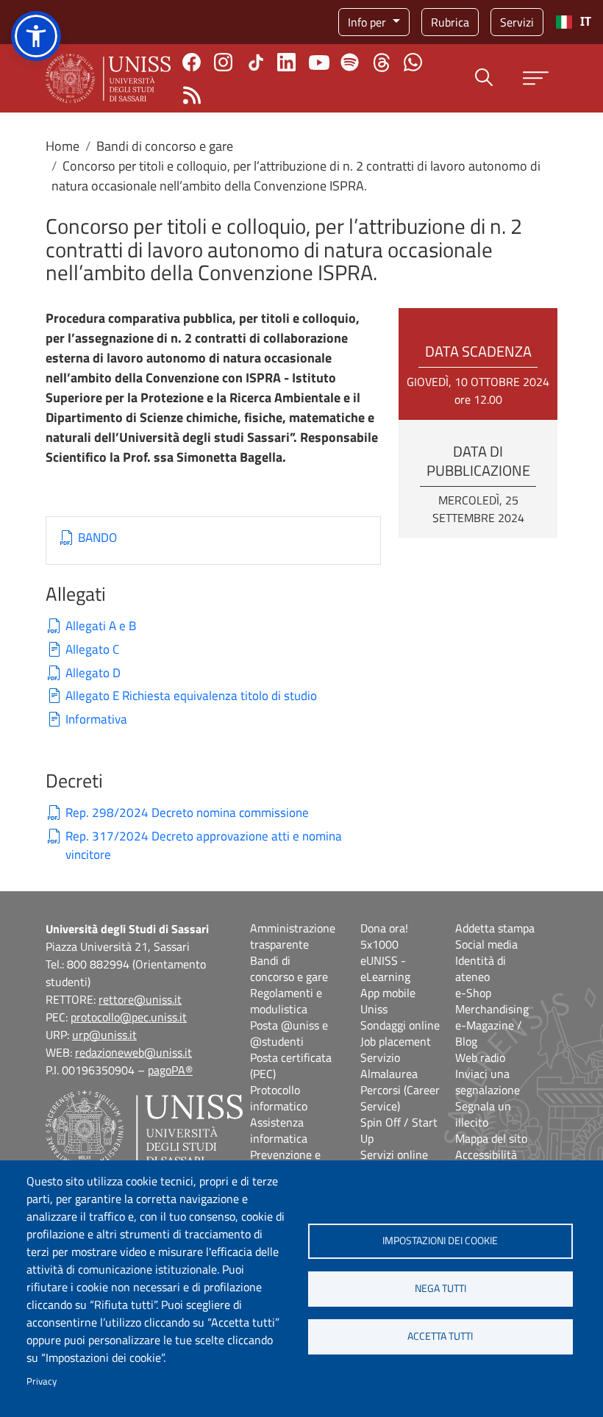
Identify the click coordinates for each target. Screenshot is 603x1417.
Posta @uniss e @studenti (289, 1033)
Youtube (319, 62)
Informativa (96, 719)
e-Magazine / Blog (488, 1033)
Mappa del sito (491, 1138)
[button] (36, 36)
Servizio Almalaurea (389, 1065)
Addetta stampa (495, 928)
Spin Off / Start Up (399, 1130)
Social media (486, 944)
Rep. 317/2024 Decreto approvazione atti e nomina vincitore (203, 846)
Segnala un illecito (483, 1114)
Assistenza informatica (278, 1130)
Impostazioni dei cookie (440, 1240)
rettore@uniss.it (140, 999)
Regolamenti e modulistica (286, 1001)
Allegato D (93, 673)
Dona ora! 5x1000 (384, 936)
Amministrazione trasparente (292, 936)
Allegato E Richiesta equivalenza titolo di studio (191, 696)
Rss (191, 95)
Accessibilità (486, 1154)
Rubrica (450, 22)
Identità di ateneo (480, 968)
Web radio (480, 1057)
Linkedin (286, 62)
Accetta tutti (440, 1336)
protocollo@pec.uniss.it (129, 1017)
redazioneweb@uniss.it (133, 1052)
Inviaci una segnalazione (487, 1082)
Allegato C (92, 649)
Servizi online (394, 1154)
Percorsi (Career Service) (400, 1098)
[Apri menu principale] (535, 78)
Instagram (223, 62)
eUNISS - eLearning (385, 968)
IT (585, 21)
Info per (368, 22)
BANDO (97, 538)
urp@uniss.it (104, 1034)
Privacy (41, 1381)
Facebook (191, 62)
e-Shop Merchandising (492, 1001)
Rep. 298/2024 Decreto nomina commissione (187, 813)
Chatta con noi (413, 62)
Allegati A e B (100, 626)
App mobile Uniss (387, 1001)
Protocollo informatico (278, 1098)
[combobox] (573, 22)
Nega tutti (440, 1288)
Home (62, 146)
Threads (381, 62)
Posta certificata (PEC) (291, 1065)
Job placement (395, 1041)
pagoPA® (170, 1070)
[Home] (108, 78)
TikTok (256, 62)
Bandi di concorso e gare (164, 146)
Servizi (517, 22)
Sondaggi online (400, 1025)
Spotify (349, 62)
